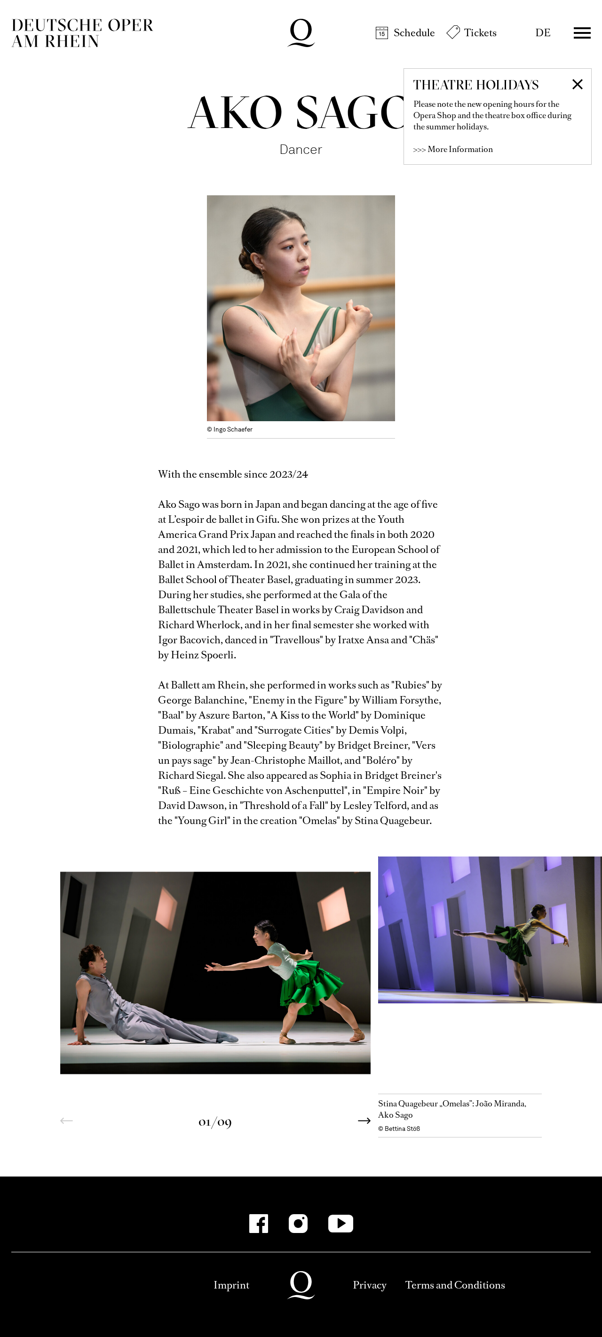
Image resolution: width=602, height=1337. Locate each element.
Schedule (414, 33)
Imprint (231, 1285)
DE (543, 33)
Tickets (480, 33)
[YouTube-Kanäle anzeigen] (340, 1223)
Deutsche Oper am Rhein (82, 33)
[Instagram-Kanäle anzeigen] (298, 1223)
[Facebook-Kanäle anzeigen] (258, 1223)
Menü (582, 32)
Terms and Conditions (455, 1285)
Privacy (370, 1285)
